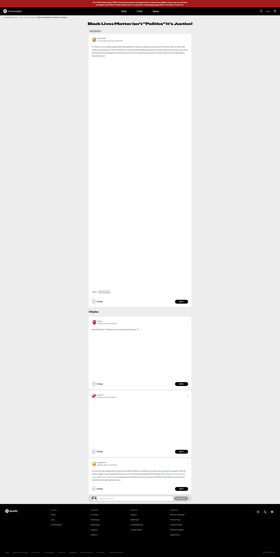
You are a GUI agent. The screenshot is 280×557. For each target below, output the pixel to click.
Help (124, 11)
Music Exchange (30, 17)
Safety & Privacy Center (20, 552)
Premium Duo (175, 519)
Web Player (134, 519)
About (53, 514)
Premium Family (176, 524)
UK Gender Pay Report (115, 552)
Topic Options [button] (95, 31)
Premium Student (177, 530)
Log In (268, 11)
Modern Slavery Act (86, 552)
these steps (154, 5)
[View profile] (94, 39)
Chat (139, 11)
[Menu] (275, 11)
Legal (7, 552)
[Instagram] (258, 512)
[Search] (261, 11)
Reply (181, 302)
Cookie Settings (48, 552)
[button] (187, 39)
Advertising (95, 524)
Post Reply (181, 498)
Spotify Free (174, 535)
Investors (94, 530)
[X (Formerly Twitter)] (265, 512)
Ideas (155, 11)
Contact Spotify (136, 530)
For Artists (95, 514)
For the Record (56, 524)
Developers (95, 519)
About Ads (61, 552)
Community (15, 11)
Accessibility (73, 552)
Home (15, 17)
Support (133, 514)
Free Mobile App (136, 524)
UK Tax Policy (101, 552)
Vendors (94, 535)
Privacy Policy (35, 552)
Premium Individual (177, 514)
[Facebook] (272, 512)
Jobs (53, 519)
